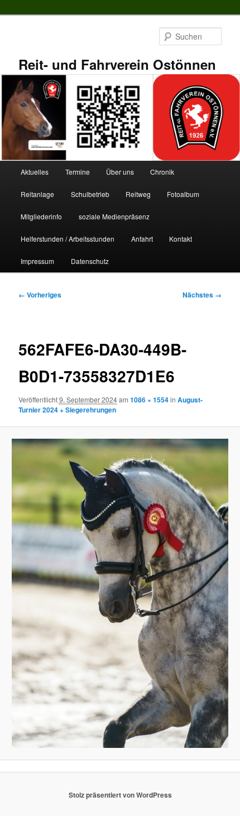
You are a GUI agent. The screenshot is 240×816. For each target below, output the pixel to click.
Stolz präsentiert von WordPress (120, 795)
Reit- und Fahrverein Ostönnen (117, 64)
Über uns (120, 171)
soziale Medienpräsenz (114, 216)
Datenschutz (90, 261)
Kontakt (180, 238)
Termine (77, 171)
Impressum (37, 261)
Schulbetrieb (90, 194)
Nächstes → (202, 295)
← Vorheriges (39, 295)
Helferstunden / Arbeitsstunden (67, 238)
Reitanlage (37, 194)
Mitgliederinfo (41, 216)
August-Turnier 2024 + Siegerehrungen (110, 405)
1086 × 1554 (149, 400)
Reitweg (138, 194)
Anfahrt (142, 238)
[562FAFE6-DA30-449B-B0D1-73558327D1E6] (120, 593)
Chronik (162, 171)
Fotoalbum (183, 194)
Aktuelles (35, 171)
